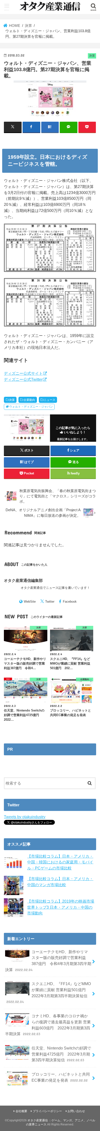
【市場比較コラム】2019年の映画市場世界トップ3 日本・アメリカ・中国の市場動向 (60, 907)
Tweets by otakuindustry (24, 817)
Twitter (49, 601)
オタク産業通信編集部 (23, 580)
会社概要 (21, 1111)
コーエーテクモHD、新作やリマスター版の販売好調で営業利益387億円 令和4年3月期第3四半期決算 (48, 961)
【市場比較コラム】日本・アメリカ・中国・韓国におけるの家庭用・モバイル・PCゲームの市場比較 (60, 862)
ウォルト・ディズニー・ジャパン (31, 406)
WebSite (30, 601)
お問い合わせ (76, 1111)
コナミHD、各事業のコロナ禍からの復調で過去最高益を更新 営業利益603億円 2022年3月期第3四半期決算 (48, 1025)
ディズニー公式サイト (23, 373)
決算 (12, 400)
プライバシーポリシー (47, 1111)
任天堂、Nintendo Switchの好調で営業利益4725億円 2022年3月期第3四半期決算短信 (61, 1054)
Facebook (70, 601)
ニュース (49, 400)
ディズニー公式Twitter (23, 379)
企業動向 (29, 400)
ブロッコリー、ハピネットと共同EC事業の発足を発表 (61, 1077)
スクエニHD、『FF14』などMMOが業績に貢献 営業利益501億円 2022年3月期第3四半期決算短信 (48, 992)
